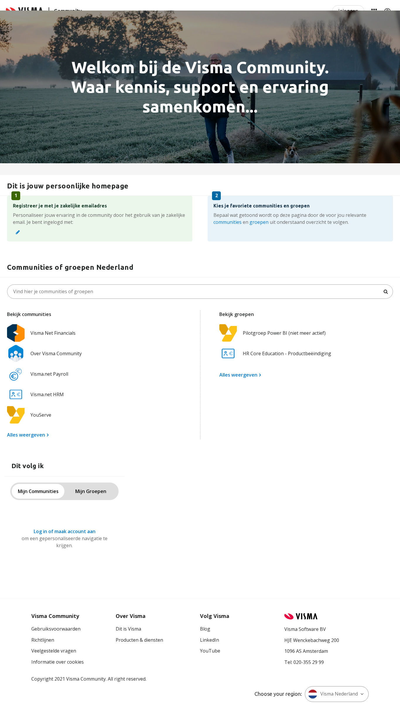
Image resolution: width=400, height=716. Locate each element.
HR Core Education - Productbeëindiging (287, 353)
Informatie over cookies (57, 662)
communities (227, 222)
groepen (259, 222)
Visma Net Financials (53, 333)
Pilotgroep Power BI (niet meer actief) (284, 333)
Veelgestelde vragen (53, 651)
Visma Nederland (339, 694)
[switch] (64, 491)
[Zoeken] (385, 291)
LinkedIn (209, 640)
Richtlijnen (42, 640)
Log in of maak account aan (64, 531)
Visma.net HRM (47, 394)
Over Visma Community (56, 353)
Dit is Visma (128, 629)
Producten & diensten (139, 640)
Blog (205, 629)
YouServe (40, 415)
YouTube (210, 651)
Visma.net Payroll (49, 374)
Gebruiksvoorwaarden (56, 629)
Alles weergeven (26, 435)
